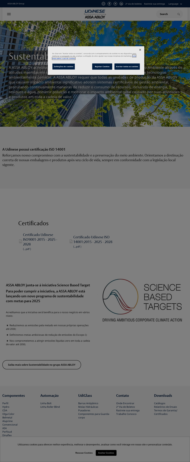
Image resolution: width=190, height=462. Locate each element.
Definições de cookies (63, 66)
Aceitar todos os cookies (127, 66)
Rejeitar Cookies (102, 66)
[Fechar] (140, 50)
